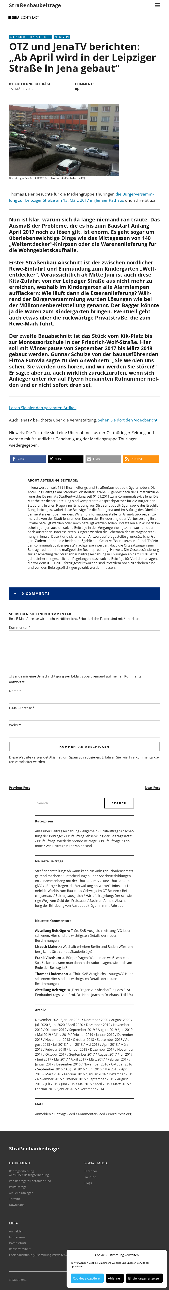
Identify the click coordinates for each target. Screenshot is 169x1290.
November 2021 (47, 1020)
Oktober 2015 (75, 1079)
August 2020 (120, 1020)
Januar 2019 (105, 1034)
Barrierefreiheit (20, 1249)
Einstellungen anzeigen (144, 1278)
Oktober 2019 (55, 1029)
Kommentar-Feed (91, 1114)
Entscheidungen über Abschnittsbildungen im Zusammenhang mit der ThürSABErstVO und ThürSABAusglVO (83, 881)
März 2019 (62, 1034)
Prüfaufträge (111, 841)
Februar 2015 (45, 1089)
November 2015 (49, 1079)
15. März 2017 (21, 89)
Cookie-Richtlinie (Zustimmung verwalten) (38, 1255)
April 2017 (78, 1059)
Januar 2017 (44, 1064)
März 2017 (97, 1059)
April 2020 (75, 1025)
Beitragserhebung (21, 1171)
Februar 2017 (118, 1059)
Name (15, 691)
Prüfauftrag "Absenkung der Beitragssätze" (99, 836)
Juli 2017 (126, 1054)
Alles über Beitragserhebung (30, 36)
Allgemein (62, 36)
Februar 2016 (74, 1074)
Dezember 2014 (92, 1089)
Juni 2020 (58, 1025)
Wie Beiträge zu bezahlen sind (69, 846)
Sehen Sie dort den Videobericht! (128, 420)
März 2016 (53, 1074)
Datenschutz (17, 1243)
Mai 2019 (44, 1034)
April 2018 (110, 1044)
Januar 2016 (97, 1074)
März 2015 (121, 1084)
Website (15, 725)
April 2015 (102, 1084)
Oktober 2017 (55, 1054)
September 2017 (82, 1054)
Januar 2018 (78, 1049)
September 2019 (82, 1029)
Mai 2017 (61, 1059)
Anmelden (43, 1114)
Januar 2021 (72, 1020)
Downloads (16, 1205)
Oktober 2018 (83, 1039)
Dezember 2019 (98, 1025)
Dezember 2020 (96, 1020)
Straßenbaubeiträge (35, 5)
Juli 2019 (126, 1029)
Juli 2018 (59, 1044)
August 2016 (75, 1069)
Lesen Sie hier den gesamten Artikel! (42, 407)
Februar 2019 (83, 1034)
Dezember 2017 (102, 1049)
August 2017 (107, 1054)
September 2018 (109, 1039)
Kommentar (20, 627)
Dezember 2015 (121, 1074)
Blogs (88, 1183)
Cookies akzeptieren (87, 1278)
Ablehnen (115, 1278)
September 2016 (50, 1069)
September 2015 (101, 1079)
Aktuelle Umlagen (21, 1193)
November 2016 (95, 1064)
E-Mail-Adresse (22, 708)
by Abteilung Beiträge (30, 84)
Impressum (17, 1237)
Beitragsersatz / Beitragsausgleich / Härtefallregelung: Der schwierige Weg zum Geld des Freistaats (84, 895)
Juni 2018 (76, 1044)
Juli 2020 (41, 1025)
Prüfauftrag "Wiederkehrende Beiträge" (67, 841)
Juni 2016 (95, 1069)
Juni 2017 (44, 1059)
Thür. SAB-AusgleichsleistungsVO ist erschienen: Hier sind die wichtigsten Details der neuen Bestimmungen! (83, 935)
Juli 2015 (51, 1084)
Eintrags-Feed (64, 1114)
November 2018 (57, 1039)
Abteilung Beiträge (58, 480)
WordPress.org (119, 1114)
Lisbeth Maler (46, 946)
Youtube (90, 1177)
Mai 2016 (111, 1069)
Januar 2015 (68, 1089)
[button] (28, 459)
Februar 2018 (55, 1049)
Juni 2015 (68, 1084)
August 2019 (107, 1029)
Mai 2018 (92, 1044)
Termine (15, 1199)
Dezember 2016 (68, 1064)
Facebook (90, 1171)
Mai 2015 (85, 1084)
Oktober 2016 (121, 1064)
